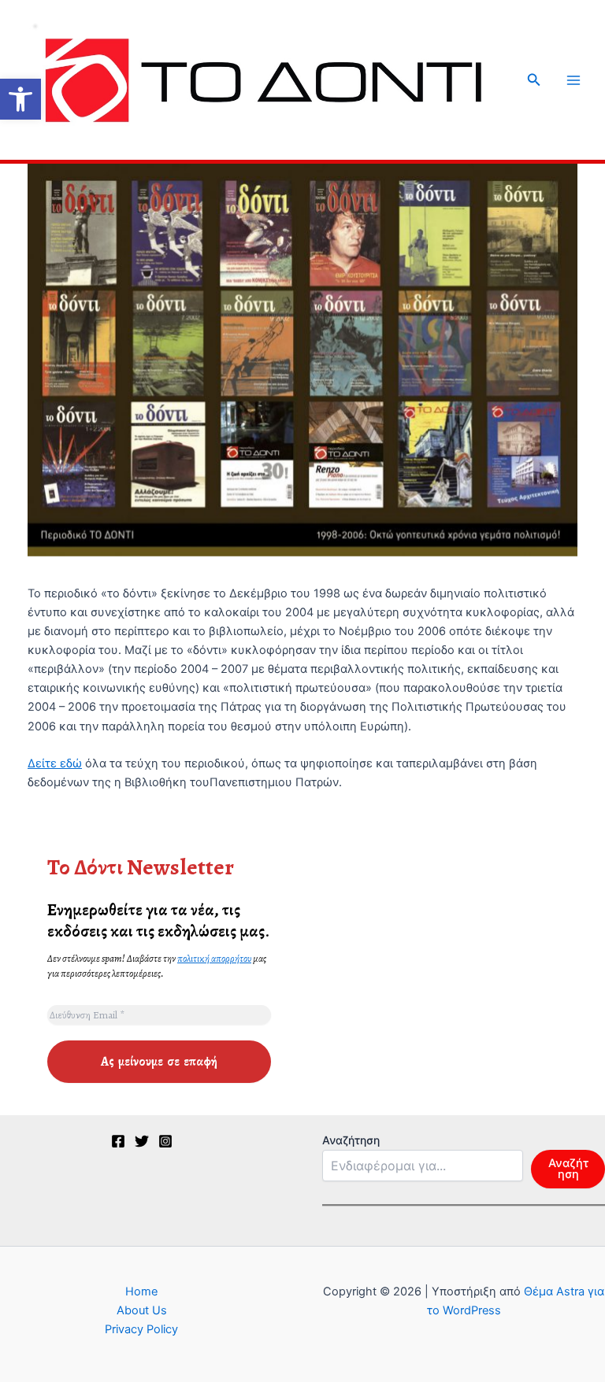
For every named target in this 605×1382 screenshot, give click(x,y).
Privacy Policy (141, 1329)
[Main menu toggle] (573, 80)
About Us (142, 1310)
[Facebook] (118, 1141)
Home (141, 1291)
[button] (20, 99)
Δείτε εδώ (55, 763)
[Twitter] (142, 1141)
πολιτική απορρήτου (214, 958)
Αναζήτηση (351, 1140)
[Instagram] (165, 1141)
